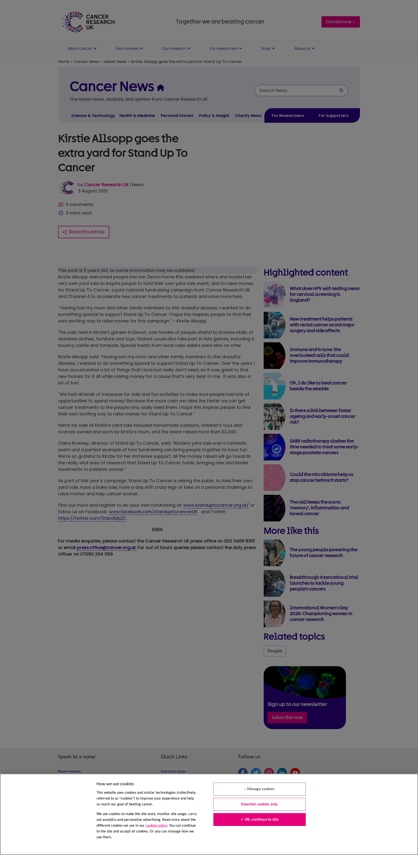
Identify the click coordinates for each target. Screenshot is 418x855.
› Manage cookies (259, 789)
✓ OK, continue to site (259, 820)
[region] (209, 814)
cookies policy (156, 826)
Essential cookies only (259, 804)
